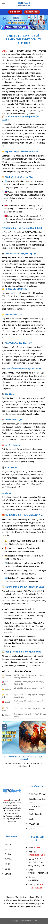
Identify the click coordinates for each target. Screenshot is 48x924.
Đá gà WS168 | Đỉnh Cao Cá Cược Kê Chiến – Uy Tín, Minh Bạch (24, 758)
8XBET (5, 51)
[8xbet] (24, 4)
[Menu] (3, 4)
